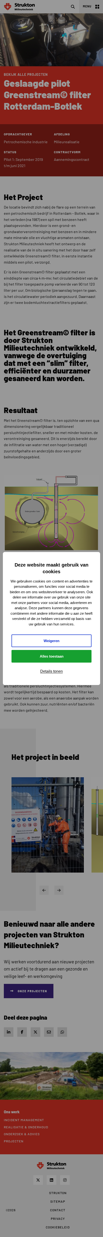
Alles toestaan (51, 656)
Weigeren (51, 641)
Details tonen (51, 671)
